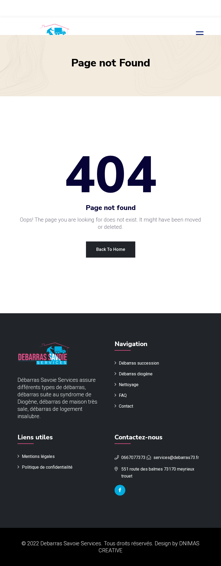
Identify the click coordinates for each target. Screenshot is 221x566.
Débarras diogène (136, 373)
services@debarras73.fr (176, 457)
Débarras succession (139, 363)
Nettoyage (129, 384)
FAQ (123, 395)
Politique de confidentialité (47, 467)
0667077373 (133, 457)
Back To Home (110, 249)
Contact (126, 406)
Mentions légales (38, 456)
